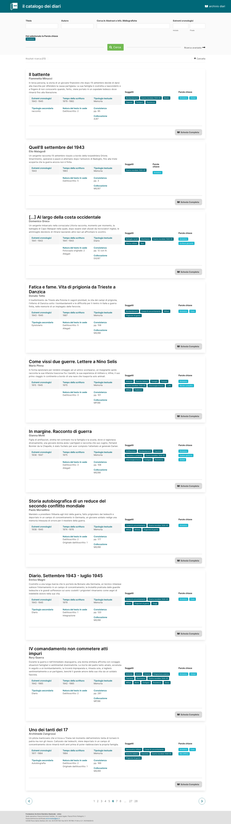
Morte (137, 683)
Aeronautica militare (133, 749)
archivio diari (217, 6)
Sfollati (193, 98)
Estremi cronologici (183, 20)
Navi (142, 243)
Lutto (169, 386)
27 (130, 801)
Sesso (167, 683)
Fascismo (157, 451)
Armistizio (30, 39)
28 (136, 801)
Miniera (137, 530)
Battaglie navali (132, 239)
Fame (192, 311)
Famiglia (154, 381)
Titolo (29, 20)
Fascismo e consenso (134, 455)
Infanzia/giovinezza (156, 386)
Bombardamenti (132, 98)
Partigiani (139, 102)
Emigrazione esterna (161, 674)
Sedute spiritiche (186, 455)
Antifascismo (131, 451)
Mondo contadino (186, 386)
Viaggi (155, 603)
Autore (65, 20)
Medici (166, 98)
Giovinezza (145, 239)
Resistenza (151, 102)
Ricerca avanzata (193, 47)
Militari (166, 311)
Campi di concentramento (151, 311)
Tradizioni (138, 390)
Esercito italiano (142, 381)
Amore (138, 674)
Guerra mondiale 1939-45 (151, 98)
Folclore (164, 381)
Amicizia (129, 381)
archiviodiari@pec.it (53, 818)
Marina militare (131, 243)
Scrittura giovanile (186, 243)
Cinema (147, 674)
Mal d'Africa (184, 754)
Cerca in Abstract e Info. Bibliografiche (117, 20)
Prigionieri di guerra (133, 315)
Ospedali (129, 102)
